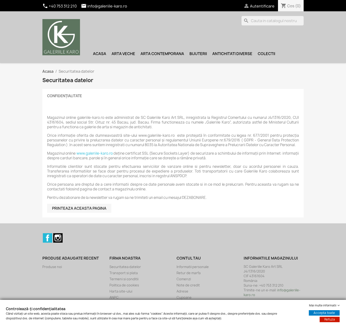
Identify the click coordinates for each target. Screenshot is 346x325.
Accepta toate (324, 313)
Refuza (329, 319)
